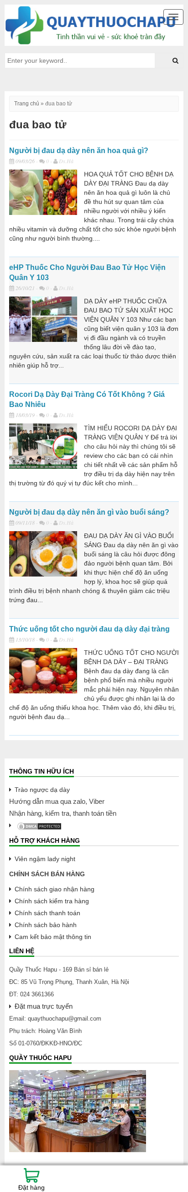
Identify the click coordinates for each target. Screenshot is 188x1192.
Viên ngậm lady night (45, 858)
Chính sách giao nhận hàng (54, 889)
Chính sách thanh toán (47, 913)
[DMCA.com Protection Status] (35, 825)
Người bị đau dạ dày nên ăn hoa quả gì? (78, 150)
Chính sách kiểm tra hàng (52, 901)
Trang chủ (26, 103)
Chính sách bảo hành (46, 924)
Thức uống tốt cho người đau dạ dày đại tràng (89, 629)
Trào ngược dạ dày (42, 789)
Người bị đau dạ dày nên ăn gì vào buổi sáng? (89, 512)
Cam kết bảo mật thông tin (53, 936)
